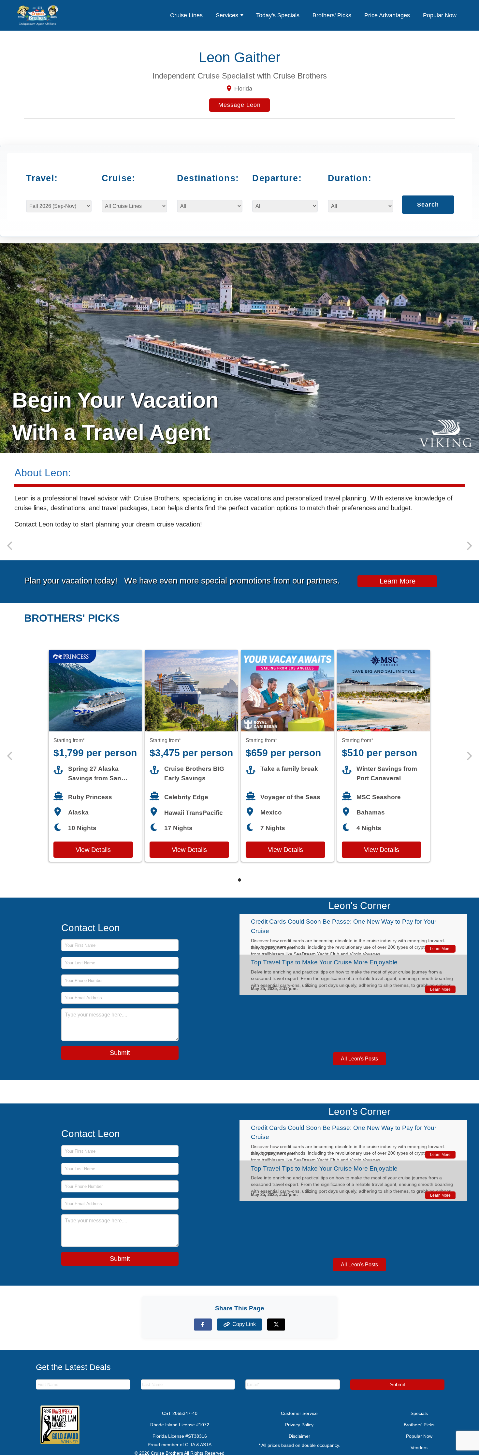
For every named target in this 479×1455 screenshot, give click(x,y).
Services (227, 15)
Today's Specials (277, 15)
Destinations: (206, 178)
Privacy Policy (299, 1432)
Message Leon (239, 105)
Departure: (277, 178)
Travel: (42, 178)
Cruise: (119, 178)
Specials (419, 1421)
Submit (120, 1060)
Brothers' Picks (331, 15)
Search (428, 211)
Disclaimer (299, 1444)
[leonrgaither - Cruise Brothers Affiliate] (37, 15)
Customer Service (299, 1421)
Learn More (397, 589)
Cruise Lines (186, 15)
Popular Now (440, 15)
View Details (93, 857)
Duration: (349, 178)
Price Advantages (387, 15)
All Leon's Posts (359, 1067)
